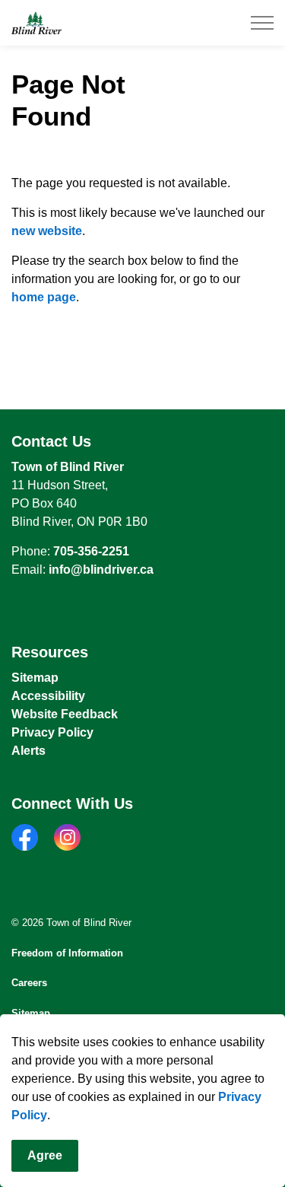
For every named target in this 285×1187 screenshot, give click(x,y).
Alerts (28, 750)
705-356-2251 (91, 551)
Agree (44, 1155)
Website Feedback (64, 714)
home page (43, 297)
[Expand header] (262, 23)
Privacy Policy (52, 732)
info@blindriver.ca (101, 569)
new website (46, 230)
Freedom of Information (67, 953)
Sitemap (35, 677)
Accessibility (48, 695)
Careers (29, 982)
